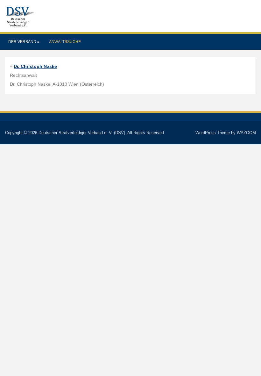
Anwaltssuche (65, 42)
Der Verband (23, 42)
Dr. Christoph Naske (35, 66)
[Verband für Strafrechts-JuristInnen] (19, 16)
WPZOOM (246, 132)
